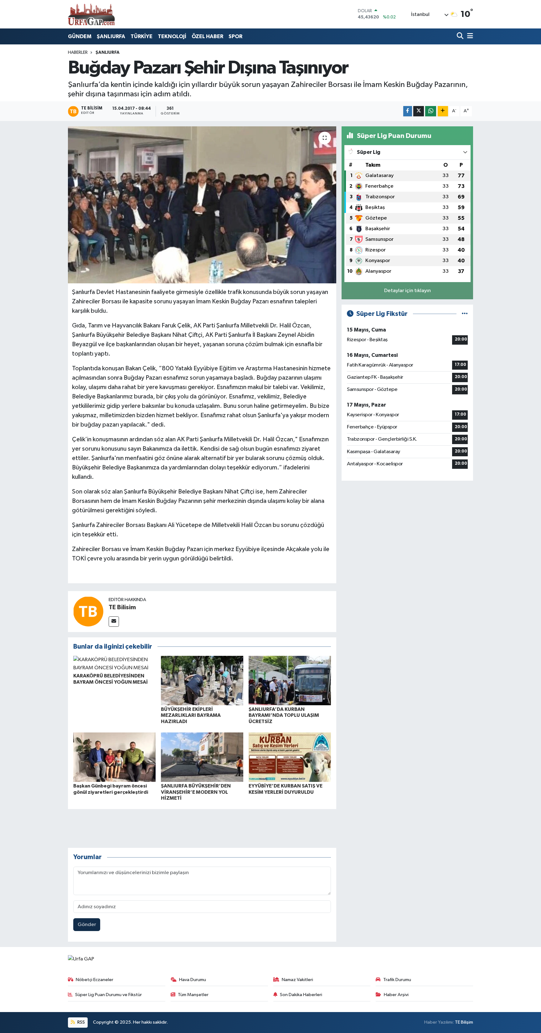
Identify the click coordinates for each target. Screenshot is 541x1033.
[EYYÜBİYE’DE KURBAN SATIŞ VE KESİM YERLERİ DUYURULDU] (290, 757)
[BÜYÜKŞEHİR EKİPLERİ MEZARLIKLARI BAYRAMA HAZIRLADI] (202, 680)
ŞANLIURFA (111, 36)
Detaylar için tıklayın (407, 290)
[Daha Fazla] (443, 111)
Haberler (78, 52)
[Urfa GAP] (91, 14)
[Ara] (461, 36)
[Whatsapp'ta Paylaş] (430, 111)
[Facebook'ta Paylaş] (407, 111)
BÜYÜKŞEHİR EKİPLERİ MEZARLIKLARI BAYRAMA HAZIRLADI (191, 715)
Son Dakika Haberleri (301, 994)
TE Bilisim (122, 607)
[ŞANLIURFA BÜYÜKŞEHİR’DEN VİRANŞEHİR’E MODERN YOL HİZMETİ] (202, 757)
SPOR (235, 36)
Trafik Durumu (397, 979)
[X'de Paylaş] (418, 111)
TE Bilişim (464, 1022)
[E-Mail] (114, 621)
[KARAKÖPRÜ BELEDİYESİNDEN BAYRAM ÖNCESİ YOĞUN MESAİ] (114, 663)
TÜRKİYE (141, 36)
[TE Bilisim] (88, 611)
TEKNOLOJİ (172, 36)
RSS (80, 1022)
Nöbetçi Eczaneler (94, 979)
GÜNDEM (79, 36)
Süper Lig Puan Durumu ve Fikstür (108, 994)
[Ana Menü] (469, 36)
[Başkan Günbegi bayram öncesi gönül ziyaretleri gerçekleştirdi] (114, 757)
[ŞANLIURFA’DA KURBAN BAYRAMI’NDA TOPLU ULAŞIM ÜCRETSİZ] (290, 680)
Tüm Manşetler (193, 994)
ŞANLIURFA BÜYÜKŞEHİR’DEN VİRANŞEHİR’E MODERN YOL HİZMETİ (196, 791)
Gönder (87, 924)
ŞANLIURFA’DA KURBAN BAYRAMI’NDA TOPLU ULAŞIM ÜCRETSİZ (284, 715)
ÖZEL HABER (207, 36)
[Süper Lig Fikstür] (465, 313)
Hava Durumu (192, 979)
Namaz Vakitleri (297, 979)
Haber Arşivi (396, 994)
